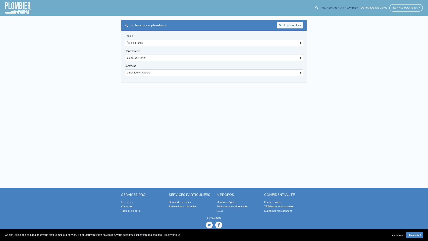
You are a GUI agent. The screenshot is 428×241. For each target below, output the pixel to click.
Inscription (127, 202)
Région (129, 36)
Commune (130, 66)
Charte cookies (272, 202)
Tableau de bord (130, 211)
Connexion (127, 206)
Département (132, 51)
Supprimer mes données (278, 211)
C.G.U (220, 211)
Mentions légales (227, 202)
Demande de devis (374, 8)
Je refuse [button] (397, 235)
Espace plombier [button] (405, 8)
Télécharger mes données (279, 206)
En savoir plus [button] (172, 234)
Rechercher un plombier (339, 8)
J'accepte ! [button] (415, 235)
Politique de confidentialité (232, 206)
